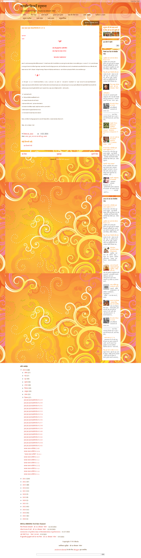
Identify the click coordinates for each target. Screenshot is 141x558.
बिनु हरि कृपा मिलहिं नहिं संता (111, 72)
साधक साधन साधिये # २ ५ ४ (31, 471)
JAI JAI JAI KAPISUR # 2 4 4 (33, 443)
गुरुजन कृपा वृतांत (58, 15)
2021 (24, 504)
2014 (24, 488)
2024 (24, 513)
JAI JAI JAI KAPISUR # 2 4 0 (33, 431)
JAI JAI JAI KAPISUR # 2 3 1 (33, 406)
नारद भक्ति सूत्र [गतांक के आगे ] (114, 286)
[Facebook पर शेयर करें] (46, 134)
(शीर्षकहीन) (106, 93)
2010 (24, 370)
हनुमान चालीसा (27, 18)
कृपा (30, 136)
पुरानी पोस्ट (94, 154)
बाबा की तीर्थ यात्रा (73, 15)
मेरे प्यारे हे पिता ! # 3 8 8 (114, 105)
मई (25, 376)
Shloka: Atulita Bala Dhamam (114, 249)
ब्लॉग (24, 15)
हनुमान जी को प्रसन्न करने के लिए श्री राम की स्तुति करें (111, 29)
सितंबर (26, 388)
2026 (24, 519)
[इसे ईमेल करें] (41, 134)
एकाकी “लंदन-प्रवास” (109, 164)
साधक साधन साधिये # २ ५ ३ (31, 469)
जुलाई (26, 382)
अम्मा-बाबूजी (86, 15)
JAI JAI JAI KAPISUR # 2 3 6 (33, 420)
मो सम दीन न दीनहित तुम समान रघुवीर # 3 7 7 (110, 149)
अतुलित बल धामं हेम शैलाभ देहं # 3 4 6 (110, 59)
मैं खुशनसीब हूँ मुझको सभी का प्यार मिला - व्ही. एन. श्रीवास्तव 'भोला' (38, 537)
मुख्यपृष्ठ (59, 154)
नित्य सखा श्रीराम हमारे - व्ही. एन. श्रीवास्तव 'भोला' (114, 86)
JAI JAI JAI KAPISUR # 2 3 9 (33, 429)
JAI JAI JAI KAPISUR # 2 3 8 (33, 426)
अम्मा (26, 136)
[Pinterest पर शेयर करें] (47, 134)
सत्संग (45, 136)
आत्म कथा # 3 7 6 (109, 338)
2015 (24, 491)
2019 (24, 497)
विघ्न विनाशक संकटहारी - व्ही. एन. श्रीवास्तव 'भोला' (33, 527)
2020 (24, 501)
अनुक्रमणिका (62, 18)
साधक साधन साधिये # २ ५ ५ (31, 474)
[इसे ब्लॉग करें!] (43, 134)
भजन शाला (51, 18)
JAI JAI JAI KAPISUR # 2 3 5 (33, 417)
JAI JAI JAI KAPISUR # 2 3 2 (33, 409)
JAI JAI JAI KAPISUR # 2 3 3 (33, 411)
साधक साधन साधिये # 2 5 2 (32, 466)
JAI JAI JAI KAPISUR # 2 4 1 (33, 434)
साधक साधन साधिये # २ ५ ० (31, 460)
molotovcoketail (61, 550)
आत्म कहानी (44, 15)
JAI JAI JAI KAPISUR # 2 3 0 (33, 403)
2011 (24, 479)
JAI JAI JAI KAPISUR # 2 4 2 (33, 437)
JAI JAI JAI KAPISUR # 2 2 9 (33, 400)
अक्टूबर (26, 391)
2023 (24, 510)
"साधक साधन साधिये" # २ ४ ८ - (33, 454)
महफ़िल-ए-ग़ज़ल (100, 15)
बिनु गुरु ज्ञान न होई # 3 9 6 (110, 350)
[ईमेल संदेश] (37, 134)
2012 (24, 482)
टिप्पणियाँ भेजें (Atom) (62, 160)
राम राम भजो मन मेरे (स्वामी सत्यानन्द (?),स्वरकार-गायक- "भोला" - (111, 141)
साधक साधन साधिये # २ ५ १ (31, 463)
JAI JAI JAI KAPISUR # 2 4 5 (33, 446)
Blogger (76, 550)
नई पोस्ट (24, 154)
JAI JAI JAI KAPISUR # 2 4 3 (33, 440)
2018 (24, 494)
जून (25, 379)
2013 (24, 485)
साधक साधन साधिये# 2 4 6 (31, 449)
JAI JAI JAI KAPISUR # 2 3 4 (33, 414)
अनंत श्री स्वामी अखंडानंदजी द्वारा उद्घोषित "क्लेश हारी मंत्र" (114, 268)
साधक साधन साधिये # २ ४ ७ (32, 451)
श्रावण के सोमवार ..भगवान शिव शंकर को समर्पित (114, 302)
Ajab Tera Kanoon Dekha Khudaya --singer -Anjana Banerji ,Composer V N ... (110, 128)
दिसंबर (26, 398)
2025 (24, 516)
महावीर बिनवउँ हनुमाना (33, 6)
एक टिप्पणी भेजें (28, 146)
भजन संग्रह (39, 18)
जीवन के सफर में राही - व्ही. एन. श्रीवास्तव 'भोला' (33, 529)
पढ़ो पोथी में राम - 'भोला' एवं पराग (29, 534)
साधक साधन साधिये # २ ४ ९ (31, 457)
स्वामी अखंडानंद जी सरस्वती (114, 179)
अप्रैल (26, 373)
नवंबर (26, 394)
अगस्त (26, 385)
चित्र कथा (33, 15)
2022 (24, 507)
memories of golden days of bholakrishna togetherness (40, 532)
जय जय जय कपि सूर (37, 136)
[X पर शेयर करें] (44, 134)
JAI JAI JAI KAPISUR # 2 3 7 (33, 423)
